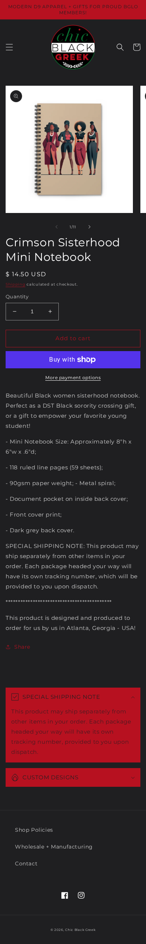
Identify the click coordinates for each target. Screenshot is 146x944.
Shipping (15, 284)
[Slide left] (56, 227)
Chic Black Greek (80, 930)
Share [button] (22, 646)
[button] (9, 47)
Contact (26, 863)
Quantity (17, 296)
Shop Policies (34, 829)
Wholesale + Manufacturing (54, 846)
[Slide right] (89, 227)
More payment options (73, 377)
